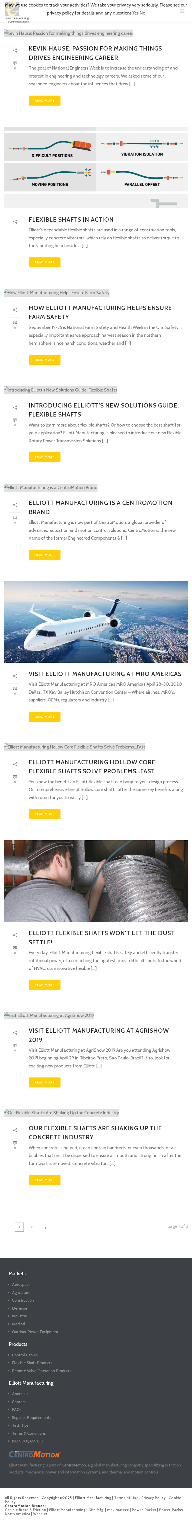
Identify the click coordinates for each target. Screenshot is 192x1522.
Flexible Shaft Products (32, 1362)
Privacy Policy (154, 1497)
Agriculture (21, 1292)
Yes (135, 13)
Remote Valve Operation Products (41, 1370)
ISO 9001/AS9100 (27, 1441)
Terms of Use (126, 1497)
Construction (23, 1300)
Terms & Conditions (29, 1433)
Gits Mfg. (96, 1509)
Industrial (20, 1316)
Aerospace (21, 1284)
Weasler (40, 1513)
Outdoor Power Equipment (35, 1331)
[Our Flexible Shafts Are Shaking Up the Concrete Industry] (96, 1113)
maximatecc (118, 1509)
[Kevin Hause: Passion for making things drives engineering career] (96, 33)
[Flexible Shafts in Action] (96, 167)
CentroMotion (74, 1465)
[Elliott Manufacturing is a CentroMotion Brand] (96, 488)
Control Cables (25, 1355)
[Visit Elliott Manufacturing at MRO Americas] (96, 622)
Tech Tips (20, 1425)
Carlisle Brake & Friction (25, 1509)
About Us (20, 1393)
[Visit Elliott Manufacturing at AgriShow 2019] (96, 1015)
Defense (19, 1308)
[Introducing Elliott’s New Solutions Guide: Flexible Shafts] (96, 390)
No (142, 13)
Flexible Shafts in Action (71, 219)
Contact (19, 1401)
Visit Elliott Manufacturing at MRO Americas (105, 673)
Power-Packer (144, 1509)
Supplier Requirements (31, 1417)
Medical (18, 1324)
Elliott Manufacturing (67, 1509)
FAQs (17, 1409)
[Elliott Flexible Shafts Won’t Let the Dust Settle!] (96, 881)
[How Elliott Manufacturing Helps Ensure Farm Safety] (96, 293)
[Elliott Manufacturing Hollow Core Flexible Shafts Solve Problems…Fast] (96, 747)
